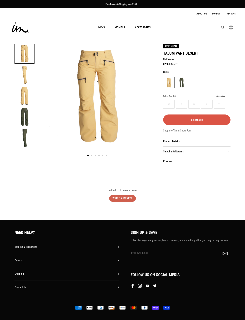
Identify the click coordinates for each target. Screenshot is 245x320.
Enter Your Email (139, 252)
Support (217, 13)
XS (169, 104)
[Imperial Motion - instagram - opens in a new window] (140, 287)
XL (219, 104)
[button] (222, 27)
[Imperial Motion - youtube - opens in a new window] (147, 287)
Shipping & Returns (173, 151)
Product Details (171, 141)
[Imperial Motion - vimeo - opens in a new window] (154, 287)
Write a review (122, 198)
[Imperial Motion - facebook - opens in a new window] (133, 287)
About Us (201, 13)
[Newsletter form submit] (225, 253)
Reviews (231, 13)
